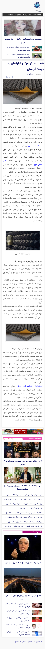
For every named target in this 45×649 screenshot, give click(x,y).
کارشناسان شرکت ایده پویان (29, 386)
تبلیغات (10, 14)
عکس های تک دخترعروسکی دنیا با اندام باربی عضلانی (18, 56)
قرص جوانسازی (20, 641)
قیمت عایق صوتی (35, 145)
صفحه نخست (37, 14)
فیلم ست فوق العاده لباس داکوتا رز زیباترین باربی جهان (23, 40)
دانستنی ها (30, 74)
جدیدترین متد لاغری (35, 641)
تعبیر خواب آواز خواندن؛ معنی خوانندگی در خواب (23, 494)
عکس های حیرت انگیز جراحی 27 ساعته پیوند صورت (18, 49)
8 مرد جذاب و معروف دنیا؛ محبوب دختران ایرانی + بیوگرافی (23, 462)
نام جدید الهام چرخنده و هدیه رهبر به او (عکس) (23, 562)
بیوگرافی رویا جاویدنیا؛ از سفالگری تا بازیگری (25, 521)
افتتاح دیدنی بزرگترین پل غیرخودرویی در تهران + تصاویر (22, 597)
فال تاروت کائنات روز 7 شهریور (30, 508)
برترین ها (18, 14)
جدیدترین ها (27, 14)
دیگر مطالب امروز (8, 439)
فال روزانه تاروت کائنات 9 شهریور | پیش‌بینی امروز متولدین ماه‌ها (23, 487)
